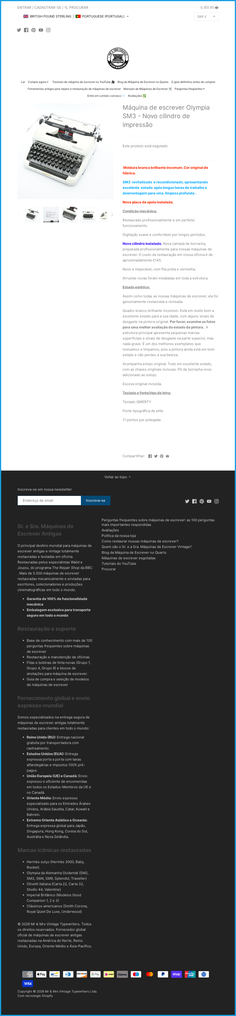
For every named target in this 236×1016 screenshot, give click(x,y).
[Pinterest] (33, 30)
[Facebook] (26, 30)
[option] (32, 215)
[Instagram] (48, 30)
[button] (76, 16)
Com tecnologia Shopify (35, 996)
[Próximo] (112, 215)
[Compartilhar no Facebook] (150, 455)
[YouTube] (41, 30)
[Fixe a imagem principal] (161, 455)
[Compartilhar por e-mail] (167, 455)
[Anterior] (19, 215)
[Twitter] (19, 30)
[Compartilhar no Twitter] (156, 455)
